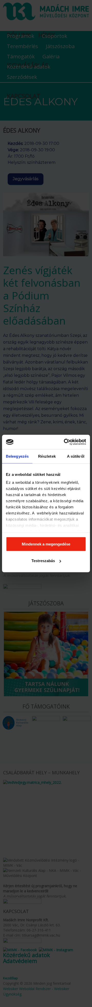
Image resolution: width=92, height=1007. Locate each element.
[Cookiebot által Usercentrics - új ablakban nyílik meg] (65, 442)
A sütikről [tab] (75, 456)
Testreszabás (43, 561)
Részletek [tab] (47, 456)
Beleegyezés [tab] (17, 456)
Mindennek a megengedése (46, 544)
